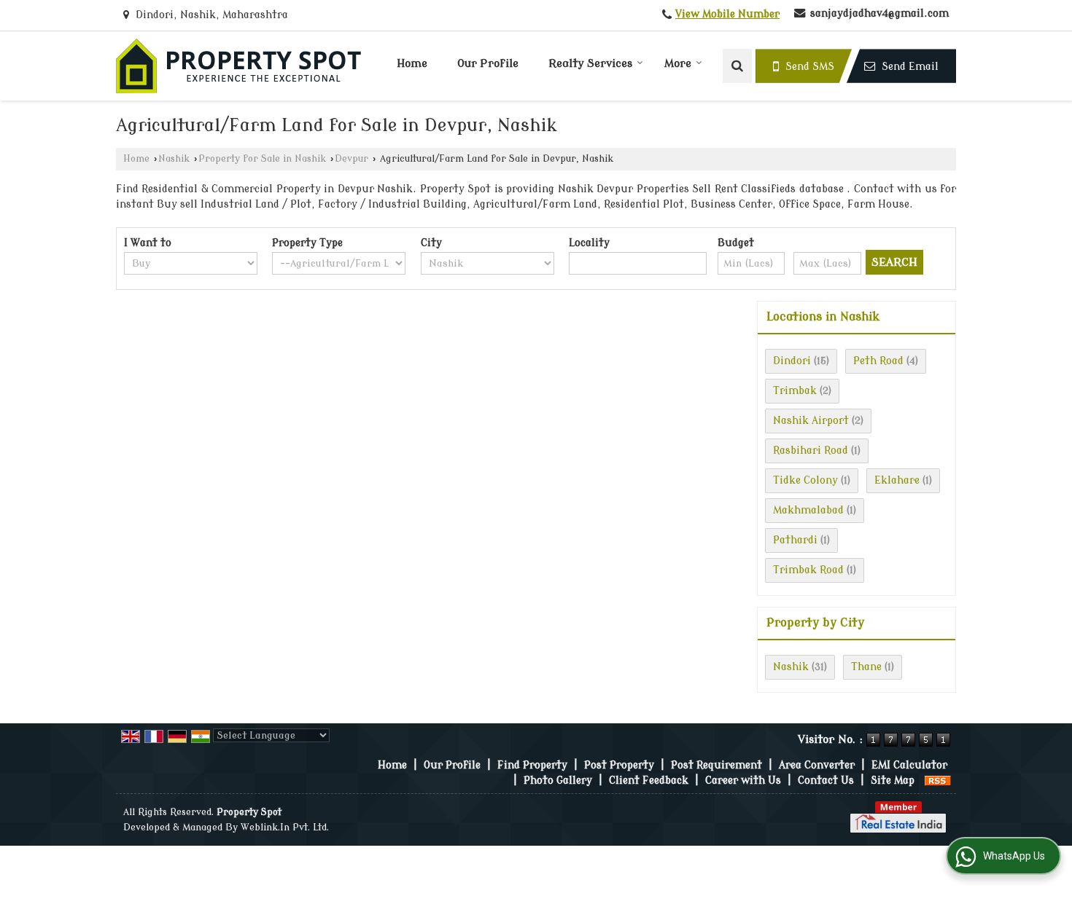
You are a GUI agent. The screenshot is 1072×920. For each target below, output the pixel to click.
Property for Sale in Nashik (262, 159)
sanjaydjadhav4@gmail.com (879, 13)
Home (412, 64)
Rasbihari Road (810, 450)
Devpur (351, 159)
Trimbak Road (808, 570)
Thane (866, 666)
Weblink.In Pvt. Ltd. (285, 827)
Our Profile (487, 64)
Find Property (532, 765)
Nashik (174, 159)
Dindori (792, 360)
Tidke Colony (805, 480)
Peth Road (878, 360)
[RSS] (938, 780)
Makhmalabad (808, 510)
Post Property (619, 765)
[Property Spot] (238, 66)
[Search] (737, 66)
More (677, 64)
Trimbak (795, 390)
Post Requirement (716, 765)
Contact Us (826, 780)
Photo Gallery (558, 780)
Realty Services (590, 64)
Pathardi (795, 540)
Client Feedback (648, 780)
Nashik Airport (811, 420)
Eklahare (897, 480)
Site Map (892, 780)
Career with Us (743, 780)
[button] (727, 14)
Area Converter (817, 765)
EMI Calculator (909, 765)
